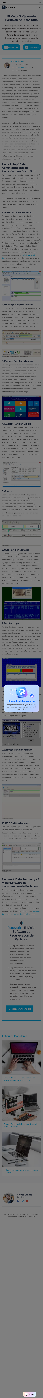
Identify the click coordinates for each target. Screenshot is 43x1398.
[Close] (7, 687)
